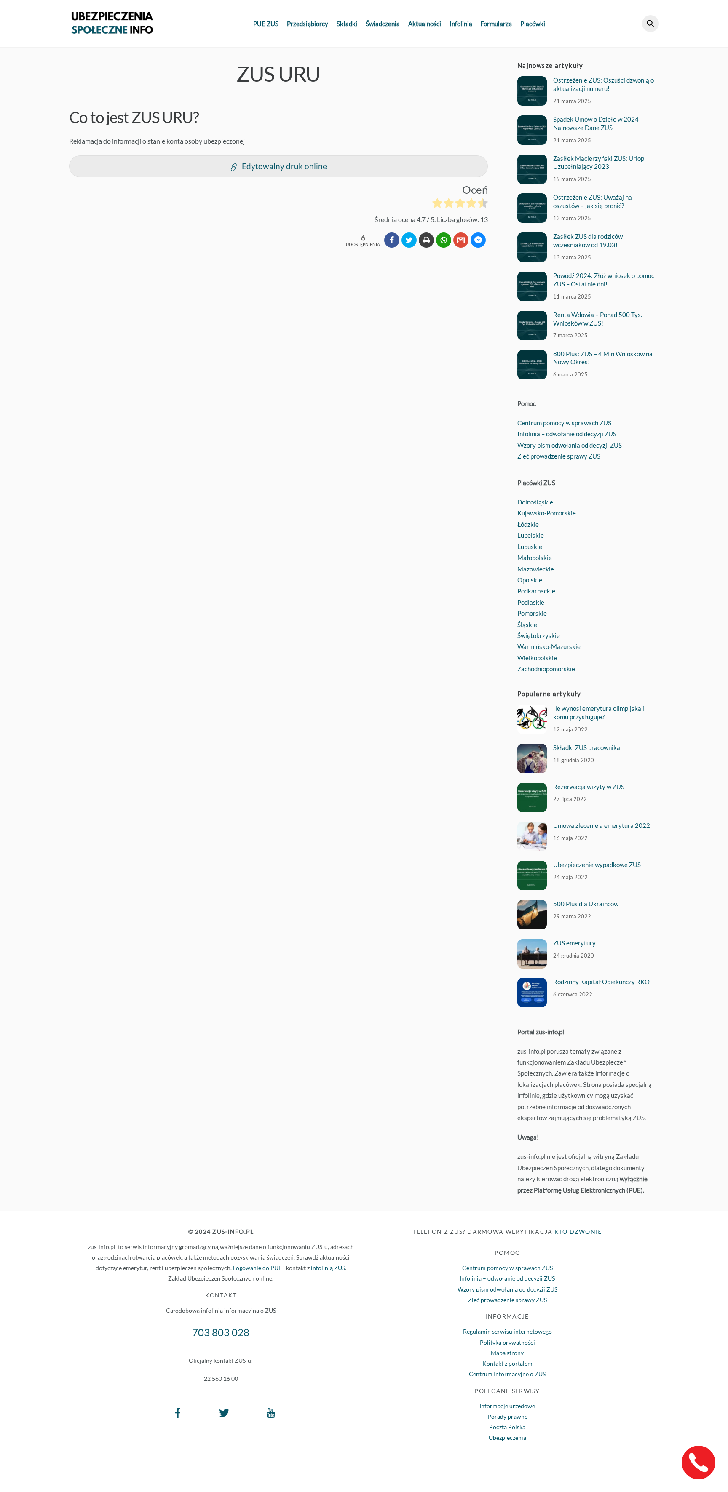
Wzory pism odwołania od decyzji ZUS (569, 445)
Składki (347, 23)
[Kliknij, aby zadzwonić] (698, 1462)
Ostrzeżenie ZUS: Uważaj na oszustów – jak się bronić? (592, 201)
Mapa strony (507, 1352)
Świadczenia (383, 23)
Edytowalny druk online (284, 166)
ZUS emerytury (574, 943)
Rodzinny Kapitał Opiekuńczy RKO (601, 981)
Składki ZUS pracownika (586, 747)
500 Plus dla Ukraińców (585, 903)
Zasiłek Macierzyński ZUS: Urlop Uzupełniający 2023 (598, 163)
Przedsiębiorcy (307, 23)
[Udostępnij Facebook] (391, 240)
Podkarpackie (536, 591)
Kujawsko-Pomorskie (546, 513)
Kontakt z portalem (507, 1363)
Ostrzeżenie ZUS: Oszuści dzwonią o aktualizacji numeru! (603, 84)
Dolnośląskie (535, 502)
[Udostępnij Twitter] (409, 240)
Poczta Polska (507, 1427)
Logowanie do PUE (257, 1267)
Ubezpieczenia (507, 1437)
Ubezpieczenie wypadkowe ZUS (597, 864)
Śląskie (527, 624)
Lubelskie (530, 535)
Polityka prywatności (507, 1342)
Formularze (496, 23)
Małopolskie (534, 557)
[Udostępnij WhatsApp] (443, 240)
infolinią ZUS (328, 1267)
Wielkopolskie (537, 658)
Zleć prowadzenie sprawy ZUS (558, 456)
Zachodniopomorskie (546, 669)
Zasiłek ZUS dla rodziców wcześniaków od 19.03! (588, 240)
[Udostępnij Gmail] (460, 240)
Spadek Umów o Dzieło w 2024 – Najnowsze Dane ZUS (598, 123)
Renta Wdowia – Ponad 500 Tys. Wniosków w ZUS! (597, 319)
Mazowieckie (535, 569)
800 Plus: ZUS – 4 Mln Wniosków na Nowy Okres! (603, 358)
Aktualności (424, 23)
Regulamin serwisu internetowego (507, 1331)
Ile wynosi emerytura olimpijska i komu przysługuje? (598, 713)
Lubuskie (529, 546)
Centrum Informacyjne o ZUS (507, 1373)
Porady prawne (507, 1416)
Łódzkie (528, 524)
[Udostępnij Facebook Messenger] (478, 240)
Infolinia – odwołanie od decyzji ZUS (566, 434)
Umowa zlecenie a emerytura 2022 (601, 825)
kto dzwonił (578, 1231)
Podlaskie (530, 602)
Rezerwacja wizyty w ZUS (588, 786)
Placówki (532, 23)
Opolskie (529, 580)
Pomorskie (532, 613)
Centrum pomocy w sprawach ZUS (564, 423)
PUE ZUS (265, 23)
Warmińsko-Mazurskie (549, 646)
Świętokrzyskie (538, 635)
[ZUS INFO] (112, 29)
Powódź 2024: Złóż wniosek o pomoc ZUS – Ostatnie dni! (603, 280)
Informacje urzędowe (507, 1405)
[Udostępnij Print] (426, 240)
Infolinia (461, 23)
